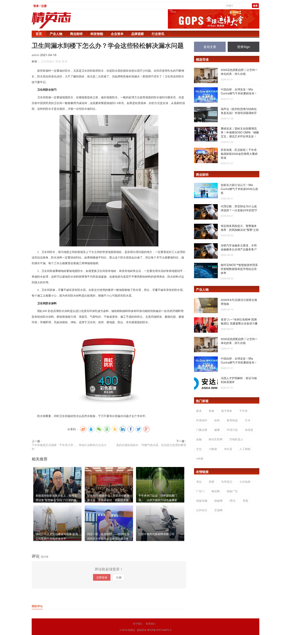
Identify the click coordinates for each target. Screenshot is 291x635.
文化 (199, 449)
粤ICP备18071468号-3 (159, 629)
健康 (217, 430)
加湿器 (249, 430)
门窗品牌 (201, 430)
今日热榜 (244, 482)
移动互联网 (216, 439)
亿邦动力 (201, 510)
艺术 (247, 420)
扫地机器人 (236, 439)
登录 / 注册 (40, 6)
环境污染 (232, 430)
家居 (64, 61)
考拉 (199, 482)
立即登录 (101, 577)
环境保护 (201, 420)
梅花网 (215, 491)
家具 (199, 411)
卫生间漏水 (48, 61)
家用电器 (232, 420)
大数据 (213, 449)
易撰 (211, 482)
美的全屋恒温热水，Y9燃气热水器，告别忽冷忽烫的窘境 (151, 445)
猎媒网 (218, 501)
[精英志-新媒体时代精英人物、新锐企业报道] (59, 20)
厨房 (217, 420)
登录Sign (243, 46)
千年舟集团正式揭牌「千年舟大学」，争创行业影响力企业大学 (69, 447)
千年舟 (243, 411)
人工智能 (244, 449)
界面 (245, 501)
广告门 (200, 491)
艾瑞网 (218, 510)
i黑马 (232, 501)
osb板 (200, 458)
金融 (199, 439)
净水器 (228, 449)
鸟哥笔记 (226, 482)
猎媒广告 (232, 491)
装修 (58, 61)
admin (36, 55)
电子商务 (226, 411)
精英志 (131, 629)
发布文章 (210, 46)
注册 (119, 577)
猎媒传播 (201, 501)
